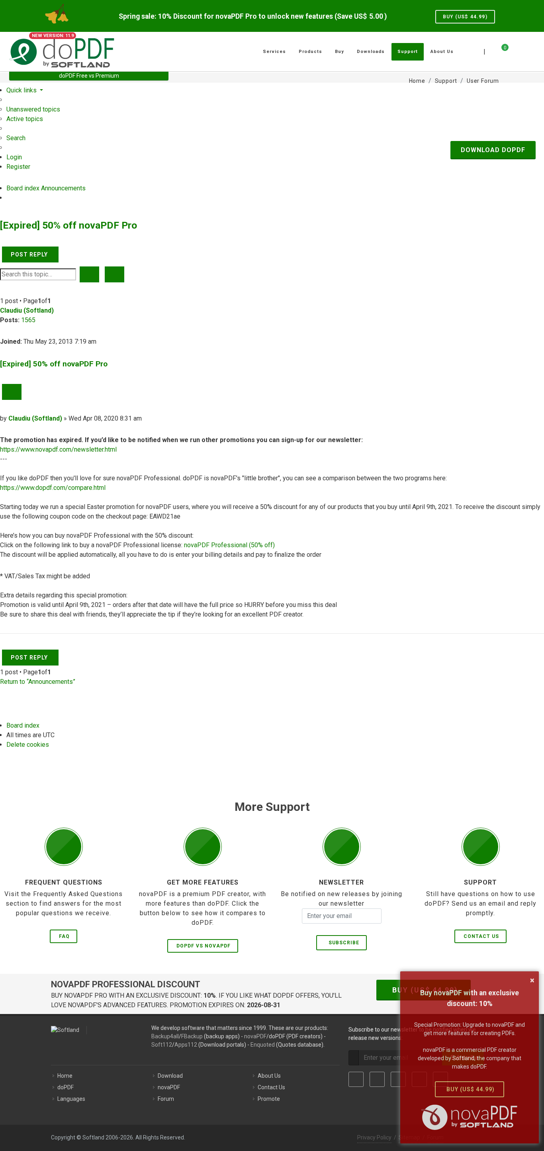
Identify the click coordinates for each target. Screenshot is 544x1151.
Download (170, 1076)
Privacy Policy (374, 1137)
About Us (269, 1076)
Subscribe (342, 942)
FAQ (64, 936)
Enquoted (262, 1044)
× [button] (532, 980)
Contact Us (481, 936)
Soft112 (161, 1044)
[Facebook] (356, 1079)
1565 (28, 320)
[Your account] (514, 48)
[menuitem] (33, 109)
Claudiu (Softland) (27, 310)
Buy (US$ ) (465, 17)
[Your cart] (500, 50)
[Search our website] (526, 50)
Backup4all (165, 1036)
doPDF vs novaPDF (203, 946)
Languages (71, 1099)
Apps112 (185, 1044)
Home (64, 1076)
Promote (269, 1099)
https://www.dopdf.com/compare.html (53, 487)
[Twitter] (377, 1079)
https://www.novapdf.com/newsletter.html (58, 449)
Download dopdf (493, 150)
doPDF (65, 1087)
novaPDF (255, 1036)
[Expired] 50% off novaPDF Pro (68, 225)
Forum (166, 1099)
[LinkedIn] (398, 1079)
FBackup (192, 1036)
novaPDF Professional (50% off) (229, 545)
